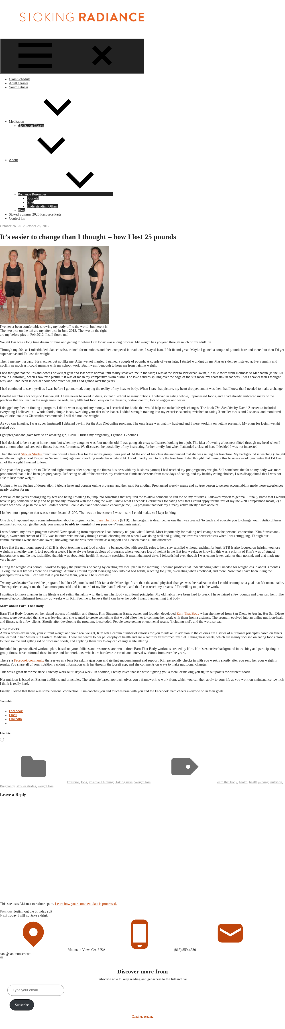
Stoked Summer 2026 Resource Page (35, 214)
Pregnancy (7, 786)
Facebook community (29, 660)
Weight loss (142, 782)
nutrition (276, 782)
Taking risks (123, 782)
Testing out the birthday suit (26, 911)
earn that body (227, 782)
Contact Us (17, 218)
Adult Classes (18, 83)
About (13, 160)
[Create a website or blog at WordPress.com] (1, 958)
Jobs (84, 782)
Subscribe (22, 1005)
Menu (138, 71)
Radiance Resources (32, 194)
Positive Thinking (101, 782)
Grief (30, 202)
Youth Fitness (18, 87)
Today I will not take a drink (24, 915)
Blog (21, 210)
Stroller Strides (32, 454)
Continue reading (142, 1016)
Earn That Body (107, 520)
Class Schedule (19, 79)
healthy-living (259, 782)
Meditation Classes (31, 125)
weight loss (45, 786)
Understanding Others (42, 206)
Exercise (73, 782)
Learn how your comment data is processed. (86, 904)
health (243, 782)
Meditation (16, 121)
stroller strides (26, 786)
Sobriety (33, 198)
